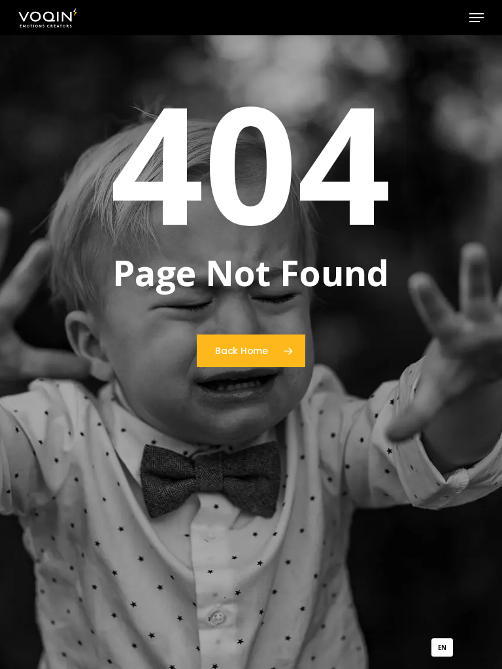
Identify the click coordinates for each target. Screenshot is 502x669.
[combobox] (442, 647)
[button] (476, 17)
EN (442, 648)
